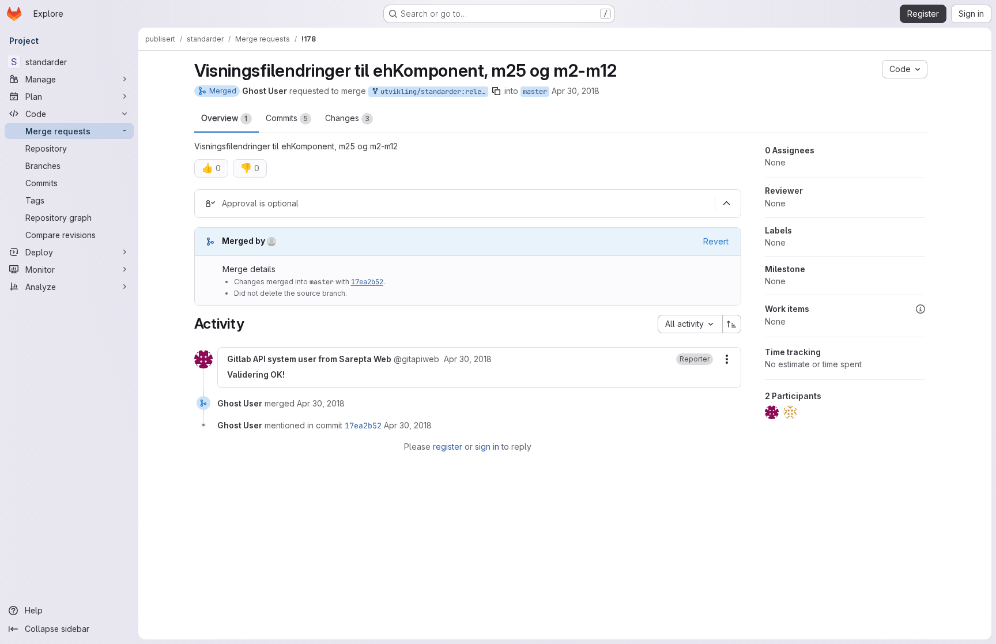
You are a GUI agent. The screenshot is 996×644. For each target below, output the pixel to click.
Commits (287, 118)
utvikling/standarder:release (432, 91)
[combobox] (690, 324)
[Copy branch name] (496, 91)
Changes (347, 118)
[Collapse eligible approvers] (727, 203)
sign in (487, 446)
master (535, 91)
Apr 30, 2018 (575, 91)
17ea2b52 (367, 282)
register (447, 446)
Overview (224, 118)
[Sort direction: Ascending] (732, 324)
